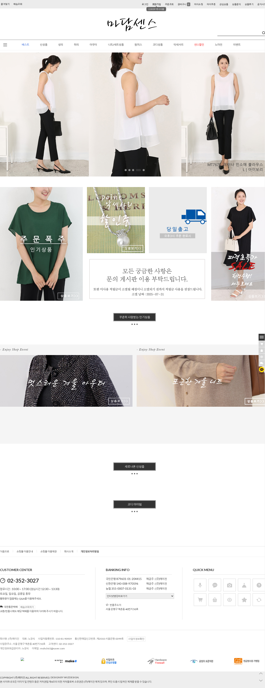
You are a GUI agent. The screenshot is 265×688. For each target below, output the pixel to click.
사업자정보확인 (136, 638)
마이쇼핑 (198, 4)
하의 (76, 44)
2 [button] (129, 170)
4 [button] (137, 170)
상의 (60, 44)
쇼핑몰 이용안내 (25, 551)
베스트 (25, 44)
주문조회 (169, 4)
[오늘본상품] (261, 357)
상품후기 (249, 4)
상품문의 (236, 4)
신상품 (43, 44)
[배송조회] (261, 363)
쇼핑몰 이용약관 (48, 551)
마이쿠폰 (211, 4)
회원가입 (156, 4)
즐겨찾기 (5, 4)
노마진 (218, 44)
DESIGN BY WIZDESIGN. (65, 677)
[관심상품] (261, 350)
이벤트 (237, 44)
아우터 (93, 44)
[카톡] (262, 370)
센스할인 (199, 44)
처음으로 (4, 551)
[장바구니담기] (261, 344)
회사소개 (68, 551)
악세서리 (178, 44)
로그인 (145, 4)
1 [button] (126, 170)
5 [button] (143, 170)
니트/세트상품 (116, 44)
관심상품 (223, 4)
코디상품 (158, 44)
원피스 (138, 44)
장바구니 (183, 4)
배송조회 (17, 4)
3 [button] (133, 170)
